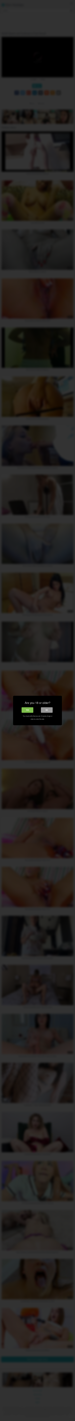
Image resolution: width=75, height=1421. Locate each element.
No (47, 710)
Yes (27, 710)
